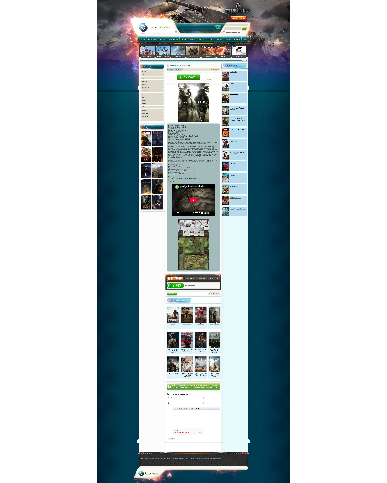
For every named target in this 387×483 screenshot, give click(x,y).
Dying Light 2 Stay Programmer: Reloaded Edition (237, 153)
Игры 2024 (201, 39)
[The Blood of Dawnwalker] (157, 194)
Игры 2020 (237, 39)
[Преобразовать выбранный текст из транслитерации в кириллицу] (202, 408)
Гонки (143, 74)
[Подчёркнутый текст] (179, 408)
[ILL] (146, 178)
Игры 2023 (210, 39)
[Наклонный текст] (177, 408)
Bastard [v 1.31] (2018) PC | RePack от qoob (187, 350)
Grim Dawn (233, 163)
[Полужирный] (174, 408)
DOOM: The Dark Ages (235, 198)
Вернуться (171, 294)
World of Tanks (234, 94)
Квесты (143, 94)
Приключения (145, 87)
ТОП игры (162, 39)
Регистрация (228, 32)
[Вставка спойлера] (204, 408)
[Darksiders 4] (157, 162)
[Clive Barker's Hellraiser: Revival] (157, 146)
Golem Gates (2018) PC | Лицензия (201, 350)
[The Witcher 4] (157, 210)
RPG (143, 97)
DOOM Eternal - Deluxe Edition (238, 130)
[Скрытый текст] (197, 408)
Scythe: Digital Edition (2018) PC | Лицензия (201, 374)
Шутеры (144, 103)
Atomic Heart (233, 141)
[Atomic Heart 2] (157, 178)
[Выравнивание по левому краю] (184, 408)
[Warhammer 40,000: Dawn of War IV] (146, 162)
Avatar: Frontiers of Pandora (237, 209)
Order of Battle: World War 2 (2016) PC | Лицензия (187, 375)
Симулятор (144, 84)
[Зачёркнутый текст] (181, 408)
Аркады (144, 71)
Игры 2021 (228, 39)
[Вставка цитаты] (200, 408)
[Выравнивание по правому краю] (189, 408)
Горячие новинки (152, 39)
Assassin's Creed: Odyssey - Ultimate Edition (215, 375)
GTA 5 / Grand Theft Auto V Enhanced (237, 108)
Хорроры (144, 110)
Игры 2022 (219, 39)
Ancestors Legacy (173, 373)
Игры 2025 (192, 39)
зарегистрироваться (190, 387)
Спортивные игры (146, 78)
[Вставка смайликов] (192, 408)
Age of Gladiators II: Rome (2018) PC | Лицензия (173, 351)
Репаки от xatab (146, 119)
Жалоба (175, 279)
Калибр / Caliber (214, 324)
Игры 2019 (246, 39)
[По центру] (187, 408)
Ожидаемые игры (173, 39)
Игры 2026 (184, 39)
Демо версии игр (146, 116)
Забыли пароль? (236, 32)
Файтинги (144, 107)
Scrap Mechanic (234, 186)
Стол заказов (201, 278)
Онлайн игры (145, 113)
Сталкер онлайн (187, 324)
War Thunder (233, 72)
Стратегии (144, 81)
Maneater (232, 175)
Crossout (232, 83)
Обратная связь (217, 458)
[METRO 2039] (146, 146)
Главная (143, 39)
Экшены (144, 100)
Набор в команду (214, 278)
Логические (145, 90)
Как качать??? (190, 278)
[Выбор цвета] (195, 408)
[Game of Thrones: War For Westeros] (146, 194)
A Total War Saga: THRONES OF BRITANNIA (214, 351)
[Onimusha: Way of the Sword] (146, 210)
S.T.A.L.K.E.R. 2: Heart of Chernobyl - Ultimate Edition (237, 119)
